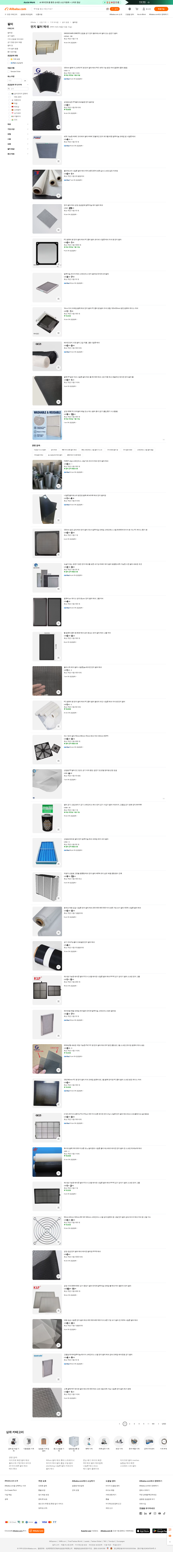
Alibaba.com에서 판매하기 (149, 1486)
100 (153, 1424)
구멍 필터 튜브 (38, 455)
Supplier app (86, 1531)
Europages (121, 1541)
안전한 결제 (42, 1486)
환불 (107, 1499)
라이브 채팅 (110, 1490)
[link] (170, 1530)
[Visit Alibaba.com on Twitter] (150, 1513)
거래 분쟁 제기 (111, 1495)
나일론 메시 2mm (90, 1466)
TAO (104, 1541)
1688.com (62, 1541)
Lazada (86, 1541)
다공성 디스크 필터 (40, 450)
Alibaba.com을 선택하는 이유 (15, 1486)
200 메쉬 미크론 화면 (74, 455)
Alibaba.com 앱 (106, 1531)
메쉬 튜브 (13, 1469)
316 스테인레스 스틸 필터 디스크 (92, 450)
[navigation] (18, 724)
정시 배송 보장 (43, 1495)
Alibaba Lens (18, 1531)
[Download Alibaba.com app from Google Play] (160, 1530)
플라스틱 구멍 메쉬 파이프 (20, 1463)
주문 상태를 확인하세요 (148, 1495)
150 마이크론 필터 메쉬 (69, 450)
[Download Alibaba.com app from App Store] (143, 1530)
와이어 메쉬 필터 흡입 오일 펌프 (59, 1463)
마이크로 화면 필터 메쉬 (19, 1460)
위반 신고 (109, 1508)
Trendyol (111, 1541)
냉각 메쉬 (54, 450)
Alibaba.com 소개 (11, 1481)
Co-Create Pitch (11, 1490)
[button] (107, 9)
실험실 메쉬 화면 (127, 1463)
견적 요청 (75, 1490)
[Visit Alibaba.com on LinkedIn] (145, 1513)
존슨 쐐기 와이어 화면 (92, 1460)
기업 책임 (8, 1495)
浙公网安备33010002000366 (125, 1548)
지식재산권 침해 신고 (113, 1504)
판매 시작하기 (144, 1490)
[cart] (137, 9)
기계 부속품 (54, 22)
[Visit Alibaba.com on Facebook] (140, 1513)
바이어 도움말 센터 (113, 1486)
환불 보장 (41, 1490)
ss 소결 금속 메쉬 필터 (55, 455)
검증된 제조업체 (78, 1486)
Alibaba (33, 22)
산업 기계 (42, 22)
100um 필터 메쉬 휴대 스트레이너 (60, 1460)
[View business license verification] (108, 1548)
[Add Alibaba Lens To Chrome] (36, 1530)
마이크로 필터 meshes (129, 1460)
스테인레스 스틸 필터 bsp (145, 450)
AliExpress (53, 1541)
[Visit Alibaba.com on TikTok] (164, 1513)
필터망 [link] (74, 22)
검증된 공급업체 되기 (147, 1499)
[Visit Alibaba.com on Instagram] (154, 1513)
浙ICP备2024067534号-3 (146, 1548)
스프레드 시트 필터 (128, 1466)
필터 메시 (50, 1469)
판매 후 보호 (42, 1499)
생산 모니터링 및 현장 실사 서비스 (50, 1504)
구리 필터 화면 (127, 450)
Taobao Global (96, 1541)
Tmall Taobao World (75, 1541)
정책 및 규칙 (42, 1508)
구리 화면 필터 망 (112, 450)
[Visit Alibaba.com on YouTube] (159, 1513)
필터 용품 (65, 22)
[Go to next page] (158, 1424)
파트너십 (142, 1504)
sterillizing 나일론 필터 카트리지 (59, 1466)
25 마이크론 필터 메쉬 (18, 1466)
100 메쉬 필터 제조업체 (93, 1463)
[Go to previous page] (119, 1424)
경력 (6, 1499)
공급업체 (73, 42)
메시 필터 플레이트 (91, 1469)
